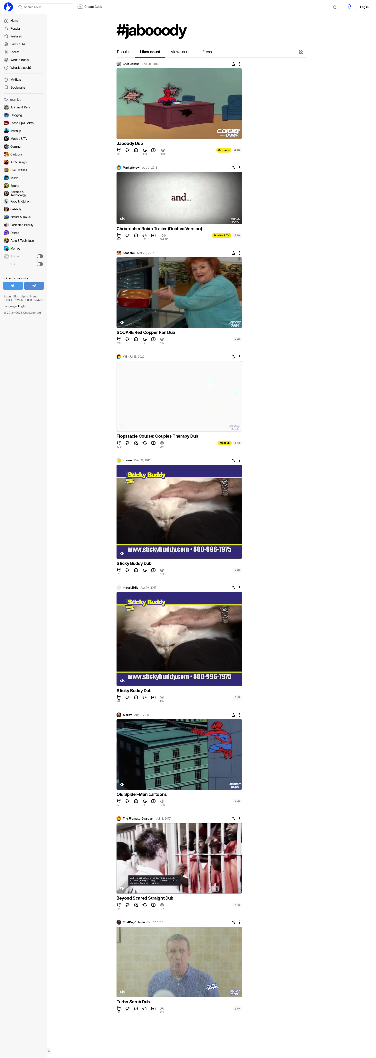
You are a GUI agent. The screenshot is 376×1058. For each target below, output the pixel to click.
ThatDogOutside (134, 922)
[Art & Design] (23, 162)
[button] (301, 52)
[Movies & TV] (23, 139)
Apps (24, 296)
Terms (8, 299)
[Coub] (8, 6)
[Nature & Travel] (23, 217)
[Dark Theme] (335, 7)
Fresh (207, 51)
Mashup (225, 442)
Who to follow (19, 60)
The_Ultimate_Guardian (138, 818)
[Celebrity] (23, 209)
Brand (34, 296)
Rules (29, 299)
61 (237, 697)
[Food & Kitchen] (23, 201)
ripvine (127, 460)
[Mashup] (23, 131)
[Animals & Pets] (23, 107)
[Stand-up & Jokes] (23, 123)
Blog (16, 296)
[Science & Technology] (23, 193)
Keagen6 (129, 253)
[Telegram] (34, 286)
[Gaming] (23, 146)
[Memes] (23, 248)
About (8, 296)
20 (237, 150)
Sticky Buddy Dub (134, 563)
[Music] (23, 178)
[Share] (233, 64)
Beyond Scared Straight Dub (145, 898)
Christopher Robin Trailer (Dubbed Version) (159, 228)
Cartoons (224, 150)
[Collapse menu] (49, 1051)
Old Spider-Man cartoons (142, 794)
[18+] (40, 264)
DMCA (38, 299)
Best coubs (17, 44)
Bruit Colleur (131, 64)
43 (237, 904)
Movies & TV (222, 235)
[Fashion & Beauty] (23, 225)
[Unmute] (122, 218)
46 (237, 1008)
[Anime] (23, 256)
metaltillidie (130, 587)
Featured (16, 36)
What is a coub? (20, 68)
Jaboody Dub (130, 143)
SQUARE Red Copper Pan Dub (146, 332)
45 (237, 339)
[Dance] (23, 233)
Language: (15, 306)
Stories (15, 52)
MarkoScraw (131, 167)
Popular (15, 28)
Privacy (19, 299)
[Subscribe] (40, 256)
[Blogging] (23, 115)
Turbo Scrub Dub (133, 1001)
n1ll (125, 356)
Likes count (150, 51)
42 (237, 442)
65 (237, 570)
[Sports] (23, 186)
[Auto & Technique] (23, 241)
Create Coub (93, 7)
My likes (15, 80)
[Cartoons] (23, 154)
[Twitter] (13, 286)
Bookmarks (17, 87)
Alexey (127, 715)
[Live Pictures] (23, 170)
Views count (181, 51)
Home (14, 21)
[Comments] (136, 150)
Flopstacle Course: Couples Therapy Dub (157, 436)
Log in (364, 7)
